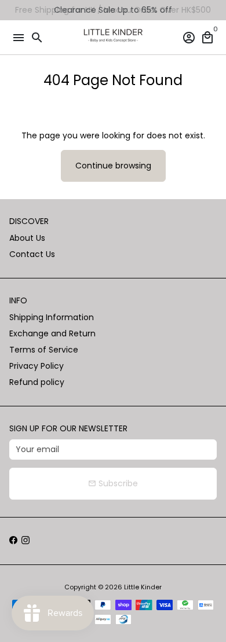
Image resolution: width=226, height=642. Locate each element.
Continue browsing (113, 165)
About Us (27, 238)
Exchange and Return (52, 333)
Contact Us (32, 254)
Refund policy (36, 382)
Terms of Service (43, 349)
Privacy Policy (36, 366)
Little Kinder (143, 587)
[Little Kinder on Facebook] (13, 540)
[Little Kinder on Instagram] (25, 540)
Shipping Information (51, 317)
